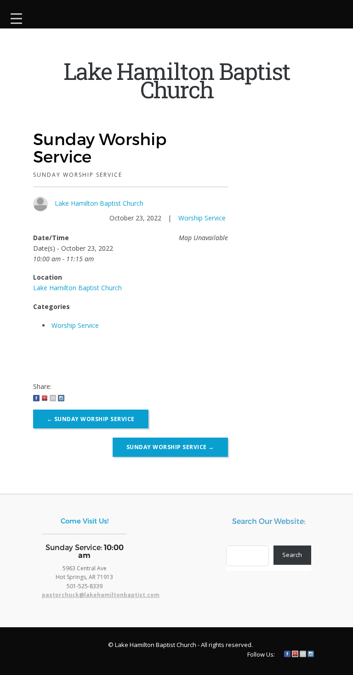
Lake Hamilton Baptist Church (99, 203)
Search (292, 555)
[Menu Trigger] (16, 17)
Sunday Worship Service (91, 419)
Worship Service (202, 218)
